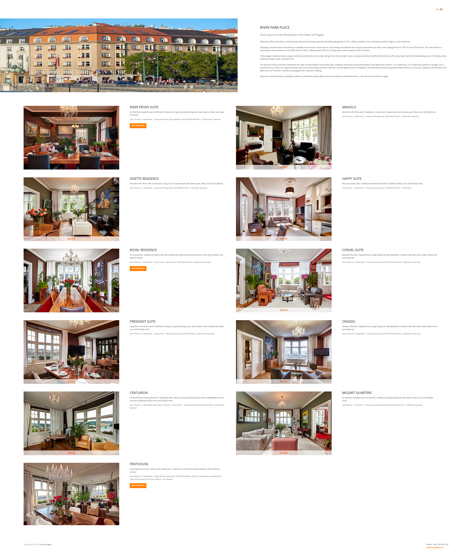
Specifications (138, 126)
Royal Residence (143, 250)
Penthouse (139, 464)
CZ (441, 9)
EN (437, 9)
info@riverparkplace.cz (435, 548)
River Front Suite (144, 107)
